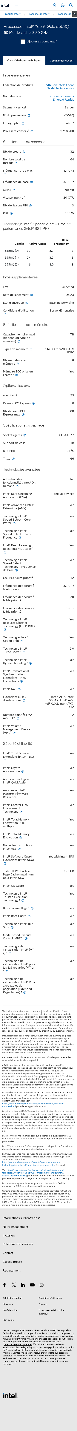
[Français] (62, 5)
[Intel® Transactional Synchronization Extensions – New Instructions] (21, 681)
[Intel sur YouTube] (32, 1285)
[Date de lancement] (31, 294)
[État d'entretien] (27, 302)
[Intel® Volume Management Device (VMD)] (14, 732)
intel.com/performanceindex (18, 1344)
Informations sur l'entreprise (21, 1218)
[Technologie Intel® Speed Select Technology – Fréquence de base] (16, 570)
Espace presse (12, 1262)
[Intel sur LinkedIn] (23, 1285)
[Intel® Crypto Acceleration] (23, 771)
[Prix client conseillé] (32, 131)
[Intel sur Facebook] (4, 1285)
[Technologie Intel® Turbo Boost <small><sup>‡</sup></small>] (24, 652)
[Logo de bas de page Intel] (10, 1395)
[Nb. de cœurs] (24, 151)
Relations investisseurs (18, 1244)
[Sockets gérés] (25, 435)
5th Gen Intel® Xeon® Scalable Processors (60, 86)
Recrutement (12, 1270)
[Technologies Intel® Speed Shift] (22, 640)
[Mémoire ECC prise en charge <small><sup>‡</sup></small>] (17, 374)
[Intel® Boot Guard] (29, 916)
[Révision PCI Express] (33, 403)
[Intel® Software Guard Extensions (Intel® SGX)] (5, 863)
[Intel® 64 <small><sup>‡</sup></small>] (19, 689)
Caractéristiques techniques (24, 60)
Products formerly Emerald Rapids (62, 98)
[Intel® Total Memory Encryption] (21, 837)
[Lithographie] (23, 123)
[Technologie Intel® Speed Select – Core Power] (14, 522)
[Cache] (14, 189)
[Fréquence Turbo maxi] (5, 174)
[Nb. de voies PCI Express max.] (23, 414)
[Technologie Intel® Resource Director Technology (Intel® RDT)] (5, 629)
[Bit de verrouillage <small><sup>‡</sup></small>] (32, 908)
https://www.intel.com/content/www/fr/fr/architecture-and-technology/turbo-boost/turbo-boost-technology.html (31, 1164)
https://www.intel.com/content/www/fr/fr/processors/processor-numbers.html (33, 1105)
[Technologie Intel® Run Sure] (12, 927)
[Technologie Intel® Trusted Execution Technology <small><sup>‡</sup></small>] (23, 900)
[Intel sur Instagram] (41, 1285)
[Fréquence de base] (32, 181)
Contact (8, 1253)
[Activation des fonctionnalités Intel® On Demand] (17, 485)
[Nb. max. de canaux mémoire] (18, 363)
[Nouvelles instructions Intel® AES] (19, 848)
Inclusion (9, 1235)
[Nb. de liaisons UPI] (30, 205)
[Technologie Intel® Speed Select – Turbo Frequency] (20, 537)
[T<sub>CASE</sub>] (13, 458)
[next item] (74, 14)
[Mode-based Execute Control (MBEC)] (26, 938)
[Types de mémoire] (31, 349)
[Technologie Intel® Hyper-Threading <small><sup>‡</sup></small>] (30, 663)
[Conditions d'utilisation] (5, 313)
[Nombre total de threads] (16, 162)
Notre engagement (15, 1227)
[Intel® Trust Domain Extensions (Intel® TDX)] (5, 760)
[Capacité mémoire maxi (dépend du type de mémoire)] (19, 341)
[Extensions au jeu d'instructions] (24, 700)
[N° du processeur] (29, 115)
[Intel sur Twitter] (14, 1285)
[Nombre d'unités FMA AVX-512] (18, 718)
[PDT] (11, 213)
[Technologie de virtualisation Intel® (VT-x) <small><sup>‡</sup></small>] (10, 953)
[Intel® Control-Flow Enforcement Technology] (21, 811)
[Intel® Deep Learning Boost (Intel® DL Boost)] (5, 552)
